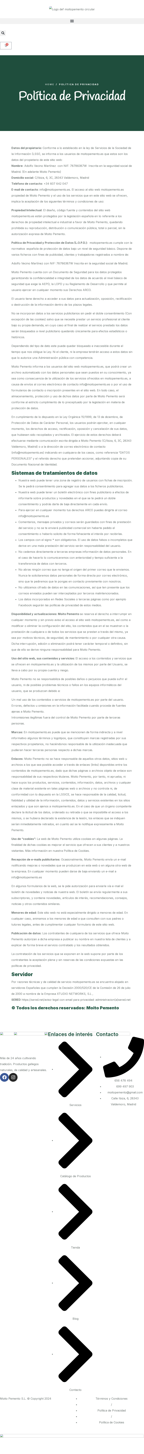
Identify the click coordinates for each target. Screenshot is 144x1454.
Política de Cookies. (77, 850)
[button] (72, 21)
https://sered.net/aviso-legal (40, 999)
